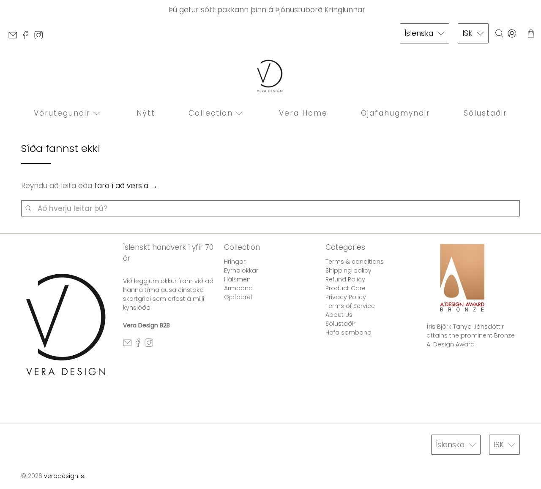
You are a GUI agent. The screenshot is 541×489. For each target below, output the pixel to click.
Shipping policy (348, 270)
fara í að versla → (126, 186)
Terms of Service (350, 306)
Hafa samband (348, 332)
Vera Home (303, 113)
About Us (338, 315)
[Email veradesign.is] (14, 37)
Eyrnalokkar (241, 270)
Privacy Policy (345, 297)
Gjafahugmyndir (395, 113)
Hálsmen (237, 279)
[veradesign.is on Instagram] (40, 37)
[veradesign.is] (270, 76)
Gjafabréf (238, 297)
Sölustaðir (485, 113)
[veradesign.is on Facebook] (27, 37)
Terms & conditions (354, 261)
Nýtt (146, 113)
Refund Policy (345, 279)
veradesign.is (64, 476)
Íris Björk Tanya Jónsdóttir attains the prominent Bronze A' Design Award (470, 335)
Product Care (345, 288)
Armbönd (238, 288)
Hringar (235, 261)
